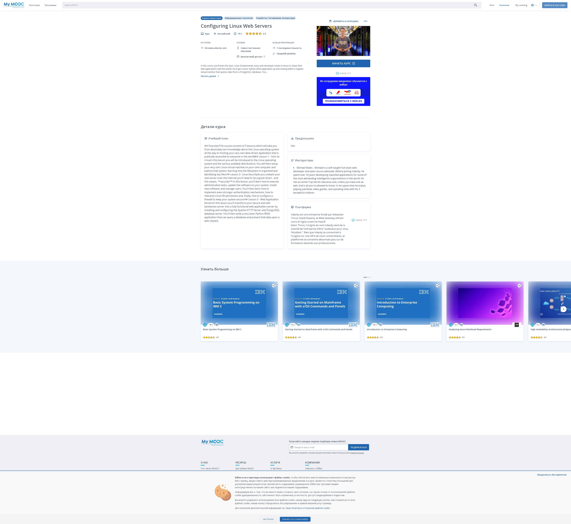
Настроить (268, 519)
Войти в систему (555, 5)
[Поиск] (476, 5)
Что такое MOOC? (210, 468)
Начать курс (341, 63)
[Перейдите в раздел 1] (365, 277)
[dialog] (285, 497)
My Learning (521, 5)
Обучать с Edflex (313, 468)
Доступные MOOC (245, 468)
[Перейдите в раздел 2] (369, 277)
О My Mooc (276, 468)
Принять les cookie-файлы (295, 519)
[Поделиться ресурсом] (274, 285)
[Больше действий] (365, 21)
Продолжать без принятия (551, 474)
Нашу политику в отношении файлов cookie (307, 508)
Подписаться (359, 447)
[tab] (34, 5)
